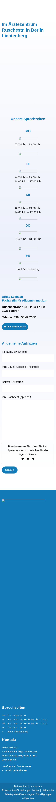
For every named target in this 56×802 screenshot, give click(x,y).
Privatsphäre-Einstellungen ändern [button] (21, 790)
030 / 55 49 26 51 (25, 317)
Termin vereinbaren (15, 327)
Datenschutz (21, 786)
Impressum (36, 786)
